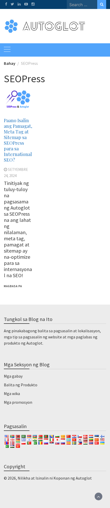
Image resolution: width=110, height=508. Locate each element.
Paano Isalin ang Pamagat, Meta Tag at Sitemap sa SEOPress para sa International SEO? (18, 140)
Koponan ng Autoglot (72, 478)
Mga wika (12, 393)
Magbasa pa (13, 286)
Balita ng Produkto (20, 384)
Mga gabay (13, 376)
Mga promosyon (18, 402)
